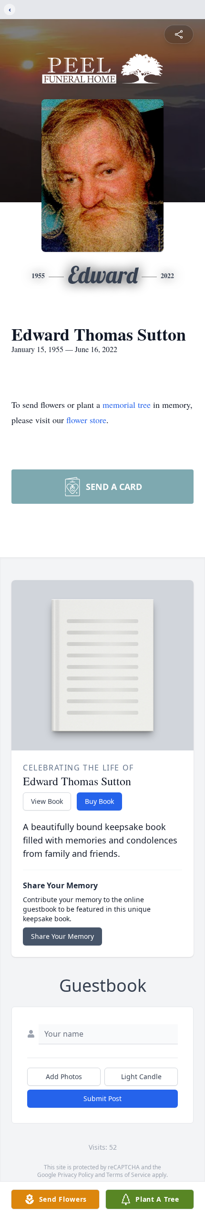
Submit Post (102, 1098)
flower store (86, 420)
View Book (47, 801)
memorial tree (126, 404)
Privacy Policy (75, 1175)
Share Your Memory (62, 936)
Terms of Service (128, 1175)
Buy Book (99, 801)
